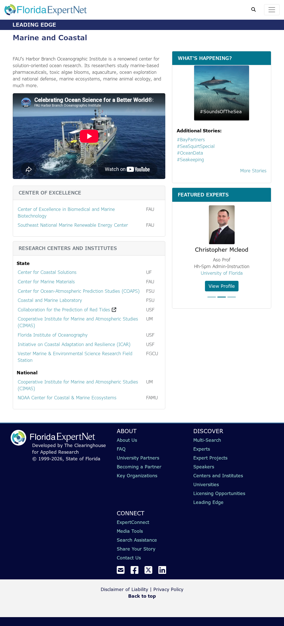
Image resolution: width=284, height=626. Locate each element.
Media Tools (130, 531)
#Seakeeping (190, 159)
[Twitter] (150, 572)
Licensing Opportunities (219, 493)
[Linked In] (164, 572)
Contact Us (129, 558)
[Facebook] (137, 572)
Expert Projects (210, 458)
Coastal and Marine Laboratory (50, 300)
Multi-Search (207, 440)
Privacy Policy (168, 589)
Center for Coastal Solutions (47, 272)
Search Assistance (137, 540)
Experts (201, 449)
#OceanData (190, 153)
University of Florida (222, 273)
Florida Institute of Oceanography (53, 335)
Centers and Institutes (218, 476)
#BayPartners (191, 140)
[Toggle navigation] (272, 9)
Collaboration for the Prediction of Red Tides (64, 310)
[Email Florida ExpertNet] (123, 572)
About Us (127, 440)
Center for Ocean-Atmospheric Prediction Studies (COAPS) (79, 291)
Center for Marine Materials (46, 282)
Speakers (203, 467)
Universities (206, 484)
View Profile (222, 286)
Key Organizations (137, 476)
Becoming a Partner (139, 467)
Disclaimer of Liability (124, 589)
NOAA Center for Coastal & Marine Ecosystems (67, 398)
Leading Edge (208, 502)
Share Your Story (136, 549)
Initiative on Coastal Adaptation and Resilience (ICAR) (74, 344)
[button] (183, 255)
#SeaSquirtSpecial (196, 146)
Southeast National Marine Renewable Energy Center (73, 225)
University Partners (138, 458)
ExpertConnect (133, 522)
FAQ (121, 449)
